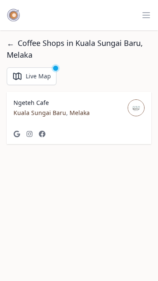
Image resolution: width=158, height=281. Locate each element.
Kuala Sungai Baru (39, 113)
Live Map (38, 76)
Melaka (80, 113)
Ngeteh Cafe (31, 103)
